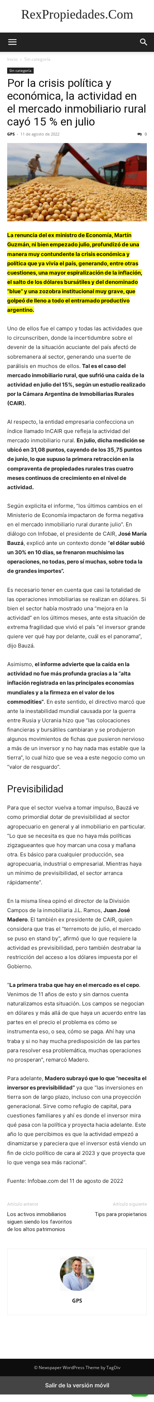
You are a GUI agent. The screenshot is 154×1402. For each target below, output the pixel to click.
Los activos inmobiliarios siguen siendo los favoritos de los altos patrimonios (39, 1222)
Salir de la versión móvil (77, 1385)
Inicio (12, 59)
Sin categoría (37, 59)
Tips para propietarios (121, 1214)
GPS (11, 134)
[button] (12, 42)
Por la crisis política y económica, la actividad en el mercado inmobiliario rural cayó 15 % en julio (76, 102)
